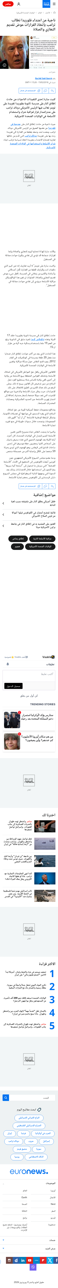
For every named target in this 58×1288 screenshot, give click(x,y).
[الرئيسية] (54, 12)
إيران (9, 1134)
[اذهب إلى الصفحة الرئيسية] (46, 4)
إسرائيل (46, 1141)
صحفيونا (51, 1225)
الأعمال (52, 1198)
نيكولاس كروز (37, 339)
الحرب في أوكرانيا (43, 1134)
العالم (40, 13)
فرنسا (23, 1134)
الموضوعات (50, 1183)
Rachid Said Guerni (43, 78)
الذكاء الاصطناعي (36, 1157)
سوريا (38, 1149)
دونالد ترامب (31, 136)
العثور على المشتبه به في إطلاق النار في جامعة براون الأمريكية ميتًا (33, 526)
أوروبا (53, 1191)
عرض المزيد (50, 1249)
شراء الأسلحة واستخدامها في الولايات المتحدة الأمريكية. (32, 146)
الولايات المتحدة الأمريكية (25, 13)
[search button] (6, 1097)
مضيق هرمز (22, 1149)
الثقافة (24, 1211)
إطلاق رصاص (18, 539)
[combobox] (29, 1097)
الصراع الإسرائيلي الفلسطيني (29, 1126)
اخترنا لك (48, 815)
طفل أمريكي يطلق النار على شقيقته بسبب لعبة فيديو (33, 503)
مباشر (8, 3)
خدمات (52, 1241)
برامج (25, 1218)
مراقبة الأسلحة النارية (42, 539)
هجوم (17, 546)
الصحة (24, 1204)
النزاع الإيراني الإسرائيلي (29, 1118)
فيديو (53, 1218)
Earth (24, 1198)
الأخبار (47, 13)
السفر (53, 1211)
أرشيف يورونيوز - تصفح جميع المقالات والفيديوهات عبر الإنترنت (15, 1227)
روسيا (17, 1157)
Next (53, 1204)
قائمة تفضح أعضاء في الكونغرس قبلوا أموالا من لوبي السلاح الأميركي (33, 514)
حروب (31, 1141)
